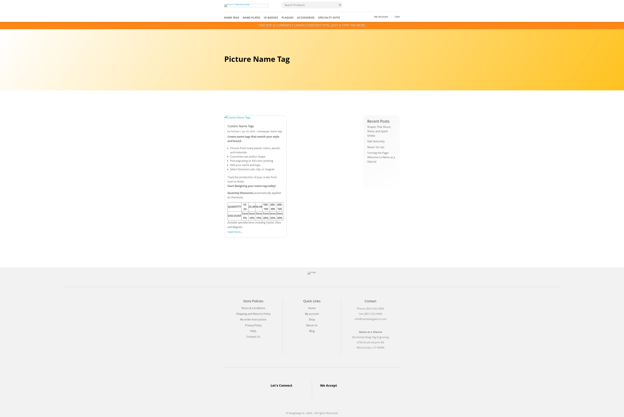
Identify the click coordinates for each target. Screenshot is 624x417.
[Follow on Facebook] (390, 5)
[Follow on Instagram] (397, 5)
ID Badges (271, 17)
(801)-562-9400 (375, 308)
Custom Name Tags (241, 126)
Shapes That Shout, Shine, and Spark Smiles (379, 131)
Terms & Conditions (253, 308)
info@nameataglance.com (370, 319)
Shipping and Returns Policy (253, 314)
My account (312, 314)
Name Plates (251, 17)
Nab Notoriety (376, 141)
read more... (235, 232)
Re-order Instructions (253, 319)
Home (312, 308)
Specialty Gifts (329, 17)
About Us (312, 325)
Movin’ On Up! (375, 147)
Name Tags (231, 17)
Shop (312, 319)
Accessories (306, 17)
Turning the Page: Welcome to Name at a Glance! (381, 157)
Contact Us (253, 336)
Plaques (287, 17)
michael (235, 131)
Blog (312, 331)
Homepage (263, 131)
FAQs (253, 331)
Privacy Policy (253, 325)
